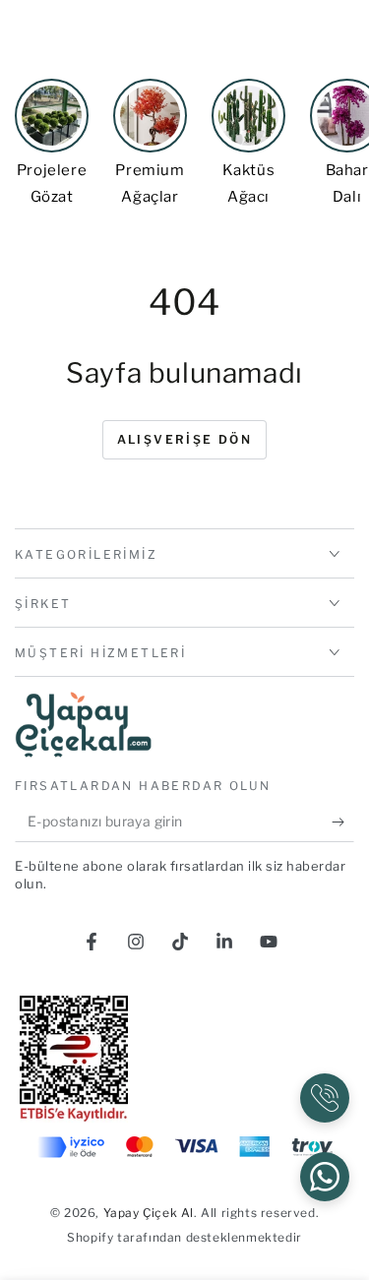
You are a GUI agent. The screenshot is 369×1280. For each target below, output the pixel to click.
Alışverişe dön (185, 439)
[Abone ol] (343, 822)
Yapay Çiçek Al (148, 1212)
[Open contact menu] (324, 1098)
